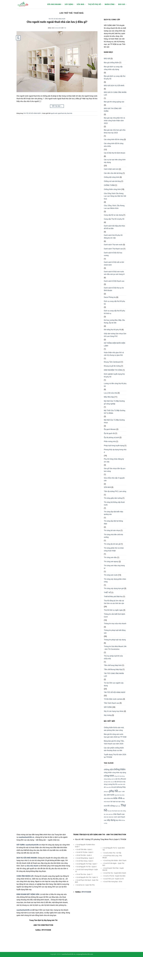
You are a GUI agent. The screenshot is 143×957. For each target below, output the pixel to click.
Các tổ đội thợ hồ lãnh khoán (114, 153)
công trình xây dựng (119, 776)
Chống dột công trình (111, 177)
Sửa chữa (121, 795)
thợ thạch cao (116, 811)
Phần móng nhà (110, 441)
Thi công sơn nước (111, 575)
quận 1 (120, 791)
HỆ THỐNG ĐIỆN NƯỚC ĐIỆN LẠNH (114, 344)
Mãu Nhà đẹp (109, 397)
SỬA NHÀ (80, 4)
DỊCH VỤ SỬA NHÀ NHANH (27, 858)
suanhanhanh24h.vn (33, 845)
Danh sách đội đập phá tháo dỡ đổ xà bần (114, 227)
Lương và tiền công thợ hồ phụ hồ (115, 384)
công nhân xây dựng (119, 772)
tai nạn (113, 801)
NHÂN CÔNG (110, 4)
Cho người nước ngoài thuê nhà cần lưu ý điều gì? (57, 21)
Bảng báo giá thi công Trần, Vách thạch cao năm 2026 (114, 742)
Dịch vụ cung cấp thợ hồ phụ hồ (114, 302)
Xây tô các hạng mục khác (113, 711)
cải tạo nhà (107, 782)
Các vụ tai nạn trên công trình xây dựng (115, 161)
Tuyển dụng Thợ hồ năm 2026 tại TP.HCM (115, 756)
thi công (111, 806)
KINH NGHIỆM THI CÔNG (113, 370)
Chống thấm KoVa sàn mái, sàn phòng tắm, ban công (114, 729)
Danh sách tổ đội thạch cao (114, 281)
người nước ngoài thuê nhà (58, 113)
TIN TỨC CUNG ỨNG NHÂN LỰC (114, 674)
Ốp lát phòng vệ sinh (111, 437)
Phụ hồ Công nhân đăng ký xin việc (114, 460)
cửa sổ (112, 782)
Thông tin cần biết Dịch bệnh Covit (114, 615)
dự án (117, 782)
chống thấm (119, 769)
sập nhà (117, 795)
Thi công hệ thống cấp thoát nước (114, 503)
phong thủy (121, 787)
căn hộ (113, 779)
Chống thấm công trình (112, 189)
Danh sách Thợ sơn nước (113, 245)
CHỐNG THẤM (109, 185)
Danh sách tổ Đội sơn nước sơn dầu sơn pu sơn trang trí (114, 273)
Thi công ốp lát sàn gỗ (112, 544)
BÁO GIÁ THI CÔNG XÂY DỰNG (113, 109)
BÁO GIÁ (121, 4)
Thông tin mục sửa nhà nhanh (115, 624)
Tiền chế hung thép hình (113, 665)
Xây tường (107, 715)
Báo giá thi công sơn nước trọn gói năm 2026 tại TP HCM (115, 735)
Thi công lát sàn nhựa (112, 530)
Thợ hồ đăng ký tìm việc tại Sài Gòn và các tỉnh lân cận (114, 602)
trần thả (106, 817)
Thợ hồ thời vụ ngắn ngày (113, 610)
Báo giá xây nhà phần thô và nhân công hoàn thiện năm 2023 (114, 120)
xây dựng (111, 820)
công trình (109, 775)
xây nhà (118, 820)
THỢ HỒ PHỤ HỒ (94, 4)
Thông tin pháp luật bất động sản (115, 631)
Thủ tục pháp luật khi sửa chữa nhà (113, 657)
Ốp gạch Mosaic (110, 429)
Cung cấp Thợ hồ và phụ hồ (114, 219)
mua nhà (108, 787)
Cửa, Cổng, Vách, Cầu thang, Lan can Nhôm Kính (114, 207)
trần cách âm (109, 814)
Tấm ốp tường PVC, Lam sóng (115, 491)
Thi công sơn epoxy (111, 562)
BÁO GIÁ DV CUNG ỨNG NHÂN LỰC (115, 93)
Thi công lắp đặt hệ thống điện (113, 522)
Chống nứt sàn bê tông (112, 181)
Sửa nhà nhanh (32, 866)
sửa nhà (117, 798)
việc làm (111, 817)
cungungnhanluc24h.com (84, 954)
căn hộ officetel (120, 779)
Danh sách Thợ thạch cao (113, 249)
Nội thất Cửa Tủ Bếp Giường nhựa (114, 421)
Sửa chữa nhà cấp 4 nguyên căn (114, 479)
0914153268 (86, 892)
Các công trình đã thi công (113, 139)
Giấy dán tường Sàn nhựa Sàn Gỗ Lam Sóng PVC (115, 335)
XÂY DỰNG (69, 4)
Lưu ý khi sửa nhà (110, 393)
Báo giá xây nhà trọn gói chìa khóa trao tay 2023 (114, 131)
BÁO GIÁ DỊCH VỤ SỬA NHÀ (114, 86)
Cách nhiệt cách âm (111, 169)
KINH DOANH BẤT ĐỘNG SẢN (28, 894)
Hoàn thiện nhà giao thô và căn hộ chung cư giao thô (114, 353)
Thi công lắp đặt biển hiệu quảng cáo (113, 513)
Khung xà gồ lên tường (112, 366)
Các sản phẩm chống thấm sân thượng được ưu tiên (114, 749)
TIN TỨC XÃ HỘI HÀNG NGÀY (57, 19)
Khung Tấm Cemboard (112, 362)
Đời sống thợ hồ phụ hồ (112, 330)
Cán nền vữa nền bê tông (113, 173)
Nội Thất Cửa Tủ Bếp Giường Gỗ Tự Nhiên (114, 411)
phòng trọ (106, 791)
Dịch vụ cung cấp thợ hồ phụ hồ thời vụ (114, 312)
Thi (65, 28)
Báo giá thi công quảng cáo (114, 102)
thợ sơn (110, 811)
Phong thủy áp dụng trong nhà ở (115, 451)
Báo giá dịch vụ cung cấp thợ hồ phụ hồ (114, 77)
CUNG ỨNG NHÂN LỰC (25, 876)
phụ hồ (113, 791)
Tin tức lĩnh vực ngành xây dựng (114, 684)
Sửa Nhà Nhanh (54, 4)
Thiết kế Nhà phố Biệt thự (113, 597)
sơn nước (110, 795)
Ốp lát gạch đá (109, 433)
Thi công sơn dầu (110, 557)
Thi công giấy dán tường (113, 498)
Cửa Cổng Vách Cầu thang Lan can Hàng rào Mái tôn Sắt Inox (115, 196)
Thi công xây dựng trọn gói (114, 588)
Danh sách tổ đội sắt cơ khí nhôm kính (114, 263)
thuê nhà (69, 113)
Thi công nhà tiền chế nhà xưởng (113, 536)
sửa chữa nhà (108, 798)
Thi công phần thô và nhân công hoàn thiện (114, 549)
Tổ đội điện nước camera (113, 699)
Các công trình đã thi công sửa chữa (113, 144)
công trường (107, 779)
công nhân (108, 772)
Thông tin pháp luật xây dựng (115, 640)
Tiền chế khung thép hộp (113, 669)
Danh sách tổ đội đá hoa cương (113, 254)
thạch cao (117, 806)
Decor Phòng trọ (110, 297)
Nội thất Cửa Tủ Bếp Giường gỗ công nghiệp (114, 402)
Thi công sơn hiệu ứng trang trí (114, 567)
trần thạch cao (119, 814)
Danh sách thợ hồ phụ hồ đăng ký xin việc (113, 236)
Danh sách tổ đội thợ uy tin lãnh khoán (114, 289)
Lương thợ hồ (112, 784)
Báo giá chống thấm (111, 63)
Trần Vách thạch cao (111, 703)
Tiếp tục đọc (57, 106)
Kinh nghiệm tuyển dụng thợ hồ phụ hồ (114, 375)
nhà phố (113, 787)
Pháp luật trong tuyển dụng (114, 446)
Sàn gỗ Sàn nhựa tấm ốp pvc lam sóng (114, 469)
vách (115, 817)
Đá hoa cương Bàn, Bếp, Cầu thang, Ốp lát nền (114, 321)
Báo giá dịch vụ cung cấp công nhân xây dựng (113, 68)
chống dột (108, 769)
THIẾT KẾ (107, 593)
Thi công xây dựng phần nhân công (115, 580)
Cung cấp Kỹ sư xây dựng (113, 215)
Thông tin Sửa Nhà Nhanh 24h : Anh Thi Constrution (115, 647)
